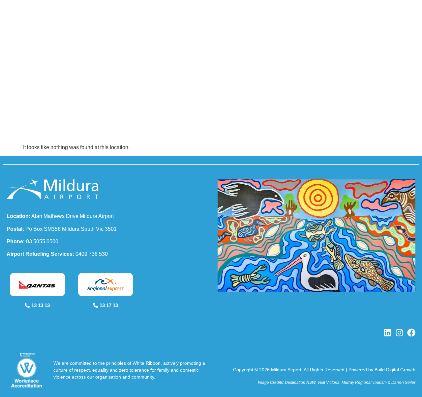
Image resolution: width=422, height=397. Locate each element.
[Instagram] (399, 333)
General (282, 28)
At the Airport (238, 28)
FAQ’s (359, 28)
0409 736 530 (91, 254)
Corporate (322, 28)
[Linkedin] (387, 333)
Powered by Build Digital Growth (381, 369)
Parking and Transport (173, 28)
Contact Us (387, 28)
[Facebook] (411, 333)
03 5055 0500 (42, 241)
